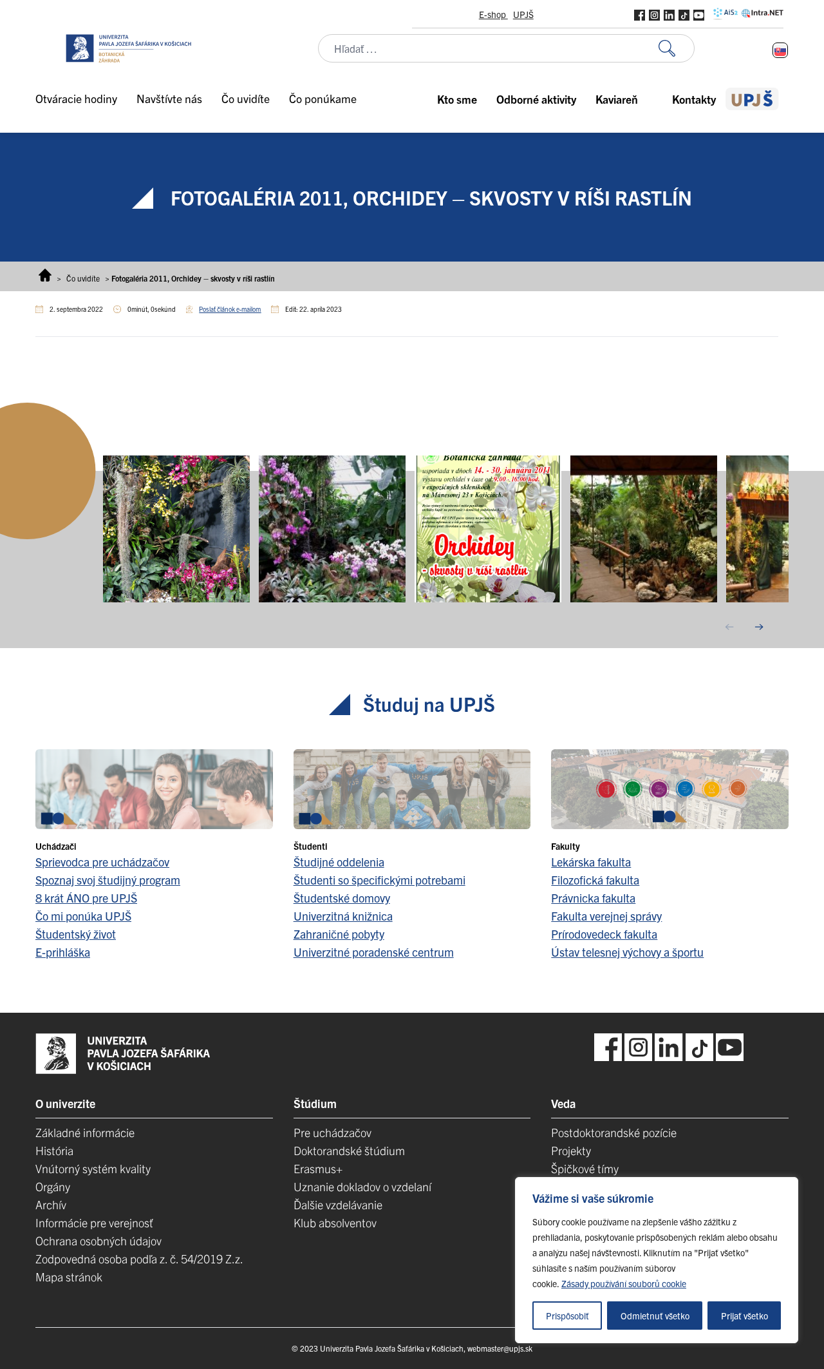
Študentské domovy (342, 897)
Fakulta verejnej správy (606, 915)
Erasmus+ (318, 1168)
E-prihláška (62, 951)
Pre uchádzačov (332, 1132)
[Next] (759, 626)
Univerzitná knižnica (343, 915)
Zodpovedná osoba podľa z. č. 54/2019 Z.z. (139, 1258)
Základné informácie (85, 1132)
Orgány (52, 1186)
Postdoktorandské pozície (614, 1132)
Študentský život (75, 933)
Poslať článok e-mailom (230, 309)
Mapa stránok (68, 1276)
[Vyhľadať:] (677, 48)
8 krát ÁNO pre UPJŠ (86, 897)
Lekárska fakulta (591, 861)
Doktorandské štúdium (349, 1150)
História (54, 1150)
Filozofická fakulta (595, 879)
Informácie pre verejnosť (94, 1222)
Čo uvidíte (83, 278)
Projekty (571, 1150)
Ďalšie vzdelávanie (338, 1204)
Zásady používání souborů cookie (623, 1283)
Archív (50, 1204)
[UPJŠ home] (752, 99)
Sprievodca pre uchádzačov (102, 861)
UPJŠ (523, 14)
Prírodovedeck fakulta (604, 933)
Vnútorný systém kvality (93, 1168)
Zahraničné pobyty (339, 933)
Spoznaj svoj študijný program (107, 879)
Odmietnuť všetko (655, 1315)
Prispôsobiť (567, 1315)
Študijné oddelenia (339, 861)
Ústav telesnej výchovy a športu (627, 951)
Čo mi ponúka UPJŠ (83, 915)
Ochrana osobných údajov (98, 1240)
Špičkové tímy (585, 1168)
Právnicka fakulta (593, 897)
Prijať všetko (744, 1315)
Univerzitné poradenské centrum (374, 951)
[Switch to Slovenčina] (780, 50)
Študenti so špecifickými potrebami (379, 879)
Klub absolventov (335, 1222)
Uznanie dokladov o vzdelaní (362, 1186)
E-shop (493, 14)
